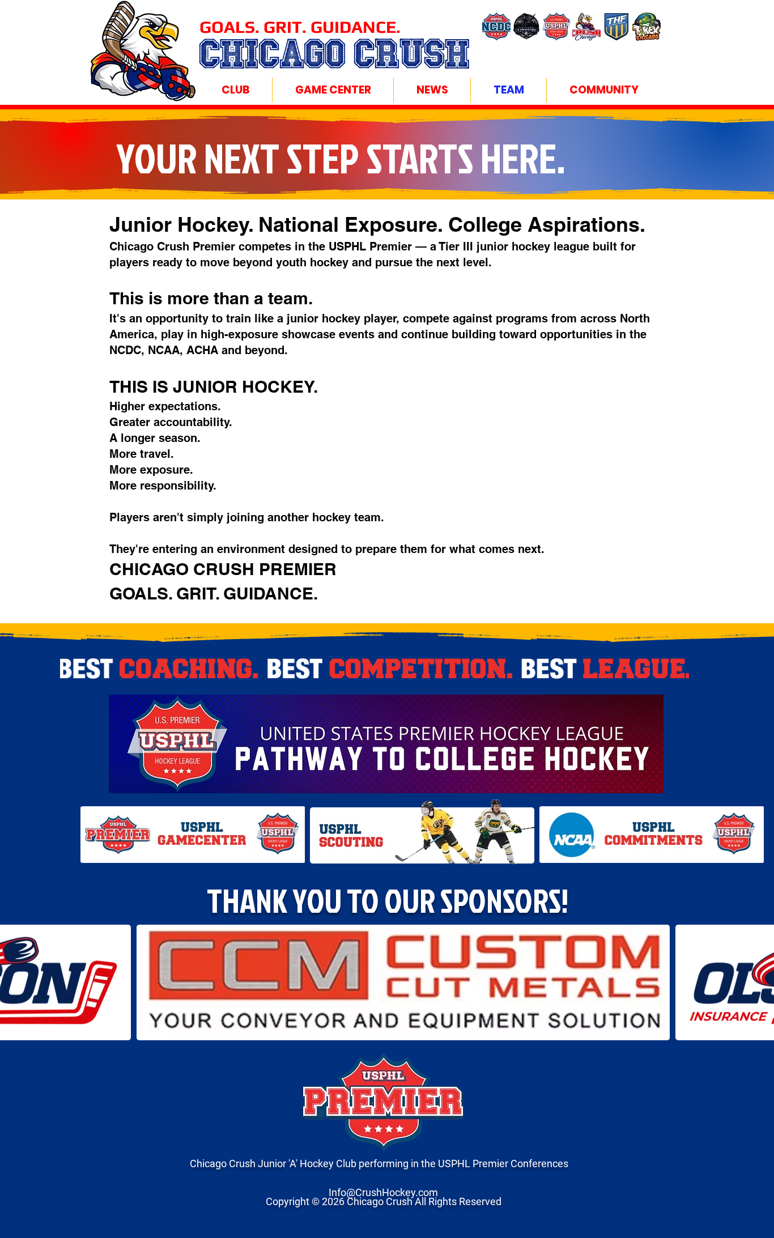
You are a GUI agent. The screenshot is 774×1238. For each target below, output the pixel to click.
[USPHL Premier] (556, 26)
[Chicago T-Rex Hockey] (646, 26)
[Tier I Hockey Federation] (616, 26)
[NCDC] (496, 26)
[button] (235, 90)
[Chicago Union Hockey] (526, 26)
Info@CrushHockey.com (383, 1192)
